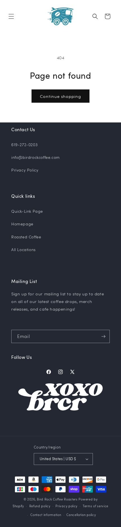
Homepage (22, 224)
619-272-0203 (24, 144)
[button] (11, 16)
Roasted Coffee (26, 237)
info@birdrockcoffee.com (35, 157)
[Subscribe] (103, 336)
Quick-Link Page (27, 211)
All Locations (23, 249)
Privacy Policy (24, 170)
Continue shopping (60, 96)
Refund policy (39, 506)
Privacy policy (66, 506)
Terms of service (95, 506)
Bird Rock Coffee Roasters (57, 499)
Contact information (45, 515)
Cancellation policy (81, 515)
